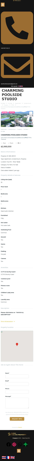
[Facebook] (8, 444)
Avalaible (8, 167)
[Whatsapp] (20, 444)
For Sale (10, 103)
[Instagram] (14, 444)
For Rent (3, 103)
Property (6, 105)
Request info (17, 419)
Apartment (18, 103)
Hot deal (11, 112)
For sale (4, 112)
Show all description (7, 321)
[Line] (25, 444)
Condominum (27, 103)
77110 (12, 105)
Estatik (20, 427)
